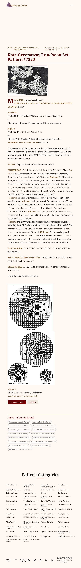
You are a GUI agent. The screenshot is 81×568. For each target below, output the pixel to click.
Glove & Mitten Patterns (31, 509)
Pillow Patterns (11, 522)
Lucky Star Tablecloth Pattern (39, 445)
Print (34, 402)
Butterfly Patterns (11, 496)
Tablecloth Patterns (30, 536)
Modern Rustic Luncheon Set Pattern (20, 449)
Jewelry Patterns (63, 514)
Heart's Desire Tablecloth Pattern (19, 441)
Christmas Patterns (64, 496)
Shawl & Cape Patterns (31, 531)
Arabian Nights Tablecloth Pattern (19, 426)
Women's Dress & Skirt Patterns (13, 540)
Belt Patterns (45, 493)
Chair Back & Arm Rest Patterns (30, 497)
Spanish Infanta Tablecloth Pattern (44, 426)
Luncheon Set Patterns (31, 517)
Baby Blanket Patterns (13, 490)
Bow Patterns (62, 493)
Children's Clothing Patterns (47, 497)
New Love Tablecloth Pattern (18, 434)
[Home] (17, 4)
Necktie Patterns (63, 517)
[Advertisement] (40, 25)
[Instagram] (46, 560)
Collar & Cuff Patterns (48, 501)
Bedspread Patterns (30, 493)
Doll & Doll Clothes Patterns (29, 505)
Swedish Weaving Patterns (63, 532)
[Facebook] (40, 560)
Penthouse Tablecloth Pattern (41, 422)
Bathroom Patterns (12, 493)
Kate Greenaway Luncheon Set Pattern (42, 434)
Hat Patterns (10, 514)
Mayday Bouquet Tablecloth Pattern (44, 441)
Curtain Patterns (63, 501)
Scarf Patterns (10, 531)
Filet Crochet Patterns (65, 504)
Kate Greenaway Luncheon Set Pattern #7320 (26, 49)
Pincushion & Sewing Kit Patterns (31, 522)
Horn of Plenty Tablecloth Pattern (19, 430)
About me (8, 560)
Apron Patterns (63, 485)
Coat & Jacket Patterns (31, 501)
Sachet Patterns (63, 527)
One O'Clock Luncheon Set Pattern (44, 430)
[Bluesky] (34, 560)
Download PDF (18, 402)
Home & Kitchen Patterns (32, 514)
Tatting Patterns (46, 536)
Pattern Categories (12, 485)
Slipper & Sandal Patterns (49, 531)
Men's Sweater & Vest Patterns (47, 518)
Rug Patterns (45, 527)
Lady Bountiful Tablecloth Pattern (19, 437)
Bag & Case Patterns (47, 490)
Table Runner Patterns (13, 536)
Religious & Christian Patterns (30, 527)
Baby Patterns (28, 490)
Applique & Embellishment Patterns (48, 485)
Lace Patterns (10, 517)
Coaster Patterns (11, 501)
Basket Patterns (63, 490)
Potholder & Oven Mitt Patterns (13, 527)
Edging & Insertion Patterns (46, 505)
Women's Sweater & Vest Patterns (31, 540)
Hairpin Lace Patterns (65, 509)
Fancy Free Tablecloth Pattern (18, 445)
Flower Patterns (11, 509)
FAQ (15, 559)
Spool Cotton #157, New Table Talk (22, 396)
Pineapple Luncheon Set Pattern (19, 422)
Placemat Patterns (47, 522)
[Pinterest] (28, 560)
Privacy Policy (23, 560)
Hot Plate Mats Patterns (48, 514)
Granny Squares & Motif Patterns (48, 510)
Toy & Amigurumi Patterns (66, 536)
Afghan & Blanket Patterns (29, 485)
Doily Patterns (10, 504)
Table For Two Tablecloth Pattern (43, 437)
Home (10, 48)
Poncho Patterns (63, 522)
